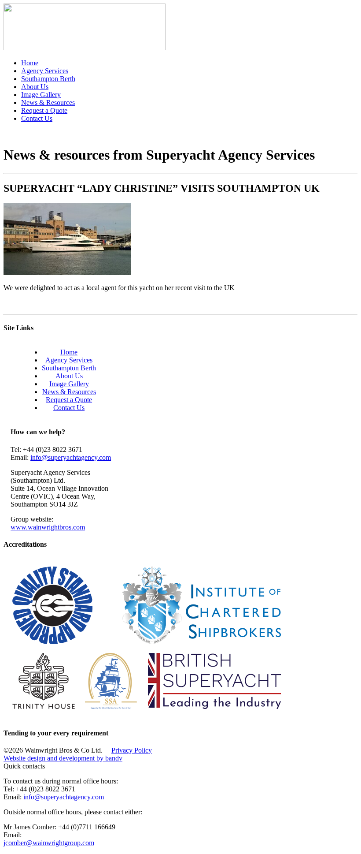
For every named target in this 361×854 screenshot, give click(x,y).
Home (29, 63)
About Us (34, 86)
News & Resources (48, 102)
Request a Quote (44, 110)
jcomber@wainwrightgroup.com (49, 843)
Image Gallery (41, 94)
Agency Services (44, 71)
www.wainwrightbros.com (48, 527)
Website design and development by (63, 758)
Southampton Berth (48, 78)
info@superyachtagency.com (70, 457)
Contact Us (36, 118)
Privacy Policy (131, 750)
